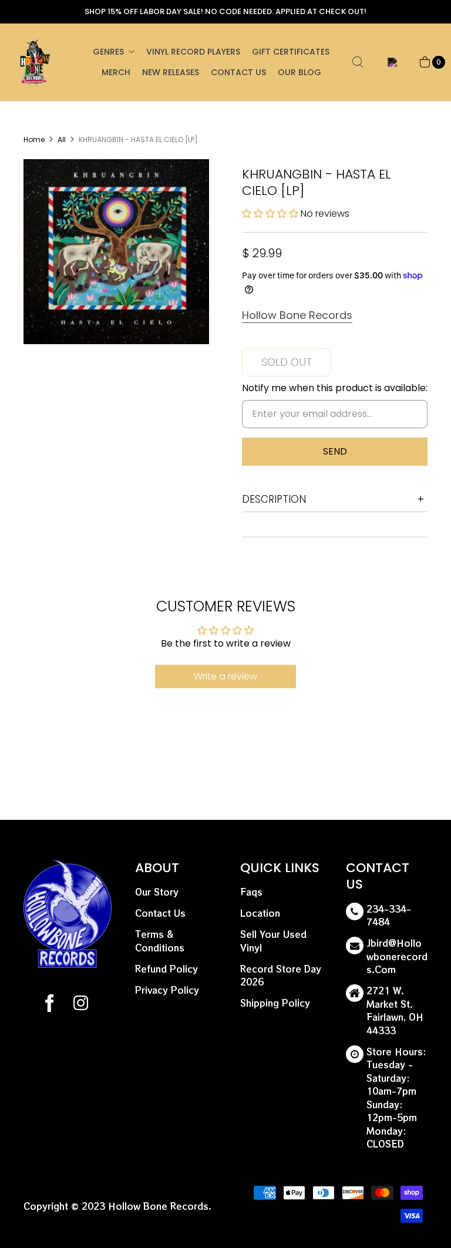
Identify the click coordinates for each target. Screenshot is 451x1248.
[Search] (357, 62)
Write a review (225, 676)
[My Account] (390, 62)
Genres (108, 52)
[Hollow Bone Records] (35, 62)
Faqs (251, 892)
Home (34, 139)
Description (274, 499)
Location (260, 913)
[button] (270, 213)
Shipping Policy (275, 1003)
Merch (116, 72)
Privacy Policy (167, 990)
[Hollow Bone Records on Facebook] (49, 1004)
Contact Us (238, 72)
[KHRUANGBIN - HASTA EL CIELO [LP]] (116, 252)
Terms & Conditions (159, 941)
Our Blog (299, 72)
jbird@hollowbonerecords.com (397, 956)
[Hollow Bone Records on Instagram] (80, 1005)
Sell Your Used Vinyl (273, 941)
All (62, 139)
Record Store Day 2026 (280, 975)
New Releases (170, 72)
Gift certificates (290, 52)
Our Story (157, 892)
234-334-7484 (388, 916)
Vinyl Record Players (193, 52)
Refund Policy (166, 969)
